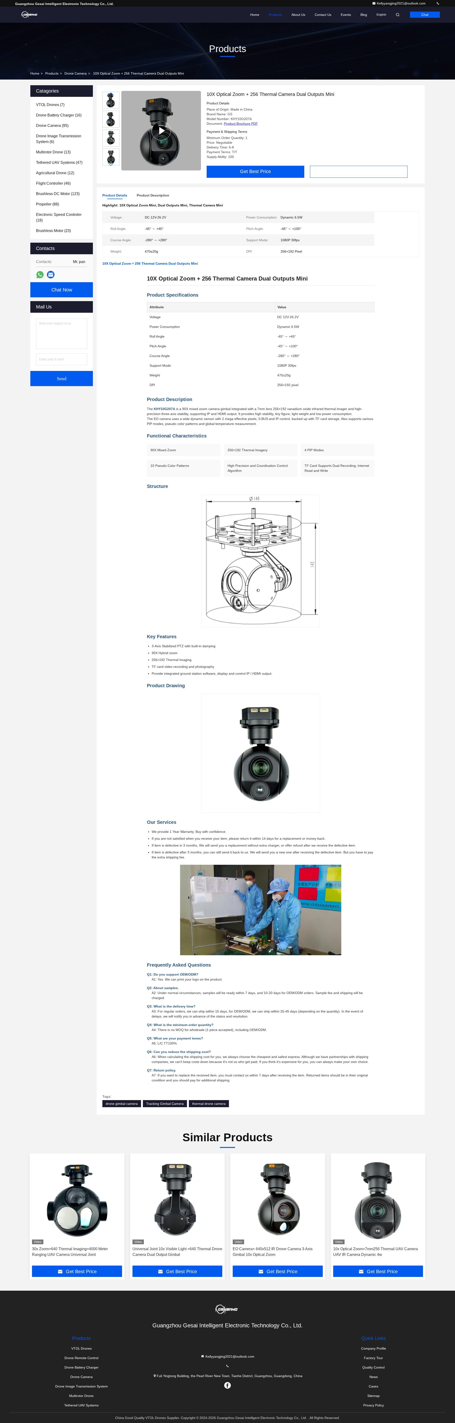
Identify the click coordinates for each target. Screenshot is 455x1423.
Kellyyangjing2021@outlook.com (402, 3)
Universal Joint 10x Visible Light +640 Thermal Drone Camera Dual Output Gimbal (177, 1252)
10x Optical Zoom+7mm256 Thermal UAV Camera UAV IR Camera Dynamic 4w (375, 1252)
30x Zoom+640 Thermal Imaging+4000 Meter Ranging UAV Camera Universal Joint (70, 1252)
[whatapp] (40, 275)
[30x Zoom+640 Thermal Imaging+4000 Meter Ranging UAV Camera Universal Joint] (77, 1200)
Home (254, 15)
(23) (53, 231)
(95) (52, 126)
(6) (58, 139)
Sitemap (373, 1396)
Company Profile (373, 1348)
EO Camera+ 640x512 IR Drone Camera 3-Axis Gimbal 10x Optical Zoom (273, 1252)
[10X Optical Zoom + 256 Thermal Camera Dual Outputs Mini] (161, 130)
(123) (58, 194)
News (373, 1377)
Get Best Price (255, 171)
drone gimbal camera (122, 1104)
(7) (50, 105)
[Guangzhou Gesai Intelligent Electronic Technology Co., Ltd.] (30, 14)
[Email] (51, 275)
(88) (47, 204)
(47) (59, 163)
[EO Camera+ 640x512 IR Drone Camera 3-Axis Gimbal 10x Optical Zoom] (278, 1200)
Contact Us (323, 15)
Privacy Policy (373, 1405)
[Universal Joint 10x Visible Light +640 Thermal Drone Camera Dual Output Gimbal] (177, 1200)
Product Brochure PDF (241, 123)
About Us (298, 15)
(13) (53, 152)
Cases (373, 1386)
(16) (59, 115)
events (346, 15)
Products (275, 15)
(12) (55, 173)
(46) (53, 183)
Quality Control (373, 1367)
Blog (363, 15)
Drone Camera (75, 73)
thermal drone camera (209, 1104)
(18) (59, 217)
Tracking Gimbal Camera (165, 1104)
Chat (424, 15)
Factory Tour (373, 1358)
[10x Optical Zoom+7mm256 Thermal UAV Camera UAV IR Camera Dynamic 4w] (378, 1200)
